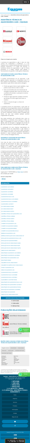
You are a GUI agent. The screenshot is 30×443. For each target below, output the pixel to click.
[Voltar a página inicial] (15, 8)
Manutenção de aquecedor (8, 292)
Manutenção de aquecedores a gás (10, 257)
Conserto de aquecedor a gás (8, 223)
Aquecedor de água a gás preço (9, 277)
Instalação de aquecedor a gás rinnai (10, 289)
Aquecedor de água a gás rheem (9, 275)
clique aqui (20, 172)
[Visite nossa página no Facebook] (15, 425)
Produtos (15, 406)
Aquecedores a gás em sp (7, 204)
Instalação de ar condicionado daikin (11, 243)
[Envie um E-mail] (15, 421)
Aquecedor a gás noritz (7, 189)
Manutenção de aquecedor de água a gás (11, 282)
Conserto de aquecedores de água (10, 231)
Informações (5, 183)
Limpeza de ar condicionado (8, 250)
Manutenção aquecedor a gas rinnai (10, 255)
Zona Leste (10, 350)
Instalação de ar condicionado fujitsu (11, 248)
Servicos (15, 402)
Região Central (5, 348)
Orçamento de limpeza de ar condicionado (12, 265)
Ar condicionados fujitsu (7, 211)
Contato (15, 413)
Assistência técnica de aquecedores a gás (11, 213)
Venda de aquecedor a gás (7, 270)
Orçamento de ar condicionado (9, 262)
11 (13, 441)
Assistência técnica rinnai (7, 221)
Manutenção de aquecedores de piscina (11, 287)
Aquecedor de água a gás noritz (9, 272)
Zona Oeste (21, 348)
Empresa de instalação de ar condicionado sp (12, 235)
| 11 (20, 440)
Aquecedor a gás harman (7, 187)
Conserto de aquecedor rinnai (9, 228)
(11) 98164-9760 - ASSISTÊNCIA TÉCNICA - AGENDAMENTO (15, 391)
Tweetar (4, 179)
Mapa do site (15, 417)
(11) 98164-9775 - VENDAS (15, 388)
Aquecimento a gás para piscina (9, 279)
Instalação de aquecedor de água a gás (11, 238)
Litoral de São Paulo (6, 353)
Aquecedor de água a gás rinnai (9, 201)
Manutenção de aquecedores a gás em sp (11, 284)
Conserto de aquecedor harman (9, 226)
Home (15, 395)
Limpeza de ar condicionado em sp (9, 294)
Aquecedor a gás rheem (7, 194)
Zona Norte (13, 348)
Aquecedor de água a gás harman (9, 199)
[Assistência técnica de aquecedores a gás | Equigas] (7, 31)
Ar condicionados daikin (7, 206)
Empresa (15, 398)
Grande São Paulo (19, 350)
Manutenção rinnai (6, 260)
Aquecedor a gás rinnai (7, 191)
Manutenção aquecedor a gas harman (11, 253)
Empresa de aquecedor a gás (8, 233)
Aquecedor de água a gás (7, 196)
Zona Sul (4, 350)
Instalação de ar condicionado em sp (10, 245)
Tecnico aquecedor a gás (7, 267)
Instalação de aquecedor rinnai (9, 240)
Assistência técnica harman (8, 216)
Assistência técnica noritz (7, 218)
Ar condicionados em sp (7, 209)
